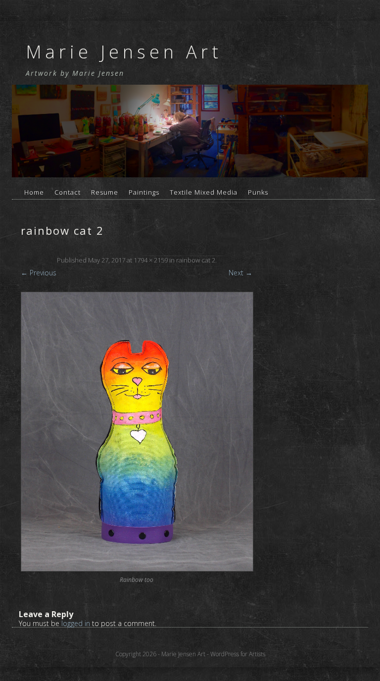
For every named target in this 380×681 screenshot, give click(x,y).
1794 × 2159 (151, 260)
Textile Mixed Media (204, 192)
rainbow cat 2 (195, 260)
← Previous (38, 272)
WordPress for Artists (237, 654)
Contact (67, 192)
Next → (240, 272)
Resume (104, 192)
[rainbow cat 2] (136, 432)
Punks (258, 192)
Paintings (144, 192)
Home (34, 192)
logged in (75, 623)
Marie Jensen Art (124, 52)
